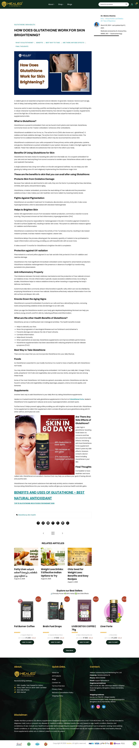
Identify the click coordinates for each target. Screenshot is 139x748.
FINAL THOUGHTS (22, 46)
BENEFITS (39, 43)
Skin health (32, 515)
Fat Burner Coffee (24, 626)
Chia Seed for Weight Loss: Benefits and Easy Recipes (78, 574)
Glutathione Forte (77, 399)
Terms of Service (58, 686)
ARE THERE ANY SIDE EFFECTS (73, 43)
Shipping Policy (57, 696)
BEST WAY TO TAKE (53, 43)
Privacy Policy (57, 689)
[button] (17, 632)
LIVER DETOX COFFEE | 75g (84, 628)
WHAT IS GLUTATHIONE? (24, 43)
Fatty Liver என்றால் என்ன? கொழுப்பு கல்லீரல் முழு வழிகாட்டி (25, 572)
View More (69, 650)
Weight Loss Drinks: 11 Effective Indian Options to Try (52, 572)
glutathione (19, 25)
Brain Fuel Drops (52, 626)
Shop (60, 4)
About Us (55, 673)
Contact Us (56, 683)
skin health (30, 25)
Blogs (69, 4)
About (50, 4)
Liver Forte (106, 626)
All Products (56, 676)
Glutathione (22, 515)
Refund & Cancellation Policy (62, 692)
